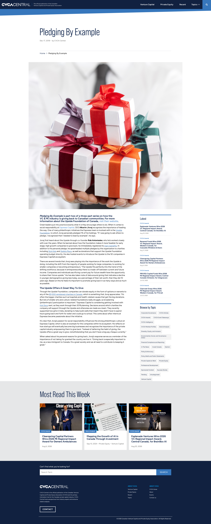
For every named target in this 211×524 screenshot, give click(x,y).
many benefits (110, 246)
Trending (144, 374)
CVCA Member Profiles (148, 327)
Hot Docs (44, 305)
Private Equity (163, 361)
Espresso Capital (66, 227)
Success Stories (162, 370)
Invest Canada (157, 347)
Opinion (167, 347)
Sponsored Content (147, 370)
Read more (61, 426)
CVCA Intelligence (147, 322)
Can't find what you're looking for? (55, 466)
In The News (145, 347)
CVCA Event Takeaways (161, 317)
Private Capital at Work (148, 361)
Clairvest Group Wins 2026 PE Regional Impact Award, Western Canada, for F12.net (151, 291)
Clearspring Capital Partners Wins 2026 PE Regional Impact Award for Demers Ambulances (152, 261)
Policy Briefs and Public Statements (152, 356)
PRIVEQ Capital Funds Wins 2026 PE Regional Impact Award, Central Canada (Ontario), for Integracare (154, 276)
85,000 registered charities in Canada (65, 294)
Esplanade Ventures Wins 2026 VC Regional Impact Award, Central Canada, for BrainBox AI (153, 228)
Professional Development (149, 365)
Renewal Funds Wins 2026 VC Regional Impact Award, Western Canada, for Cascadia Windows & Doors (151, 244)
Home (42, 53)
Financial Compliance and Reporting (152, 342)
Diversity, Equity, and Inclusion (151, 331)
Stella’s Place (66, 251)
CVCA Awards (144, 223)
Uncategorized (154, 374)
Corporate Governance (148, 313)
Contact (48, 509)
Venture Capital (146, 379)
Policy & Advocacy (147, 351)
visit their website (108, 221)
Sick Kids (52, 251)
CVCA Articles (163, 313)
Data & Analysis (164, 327)
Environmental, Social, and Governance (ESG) (153, 337)
